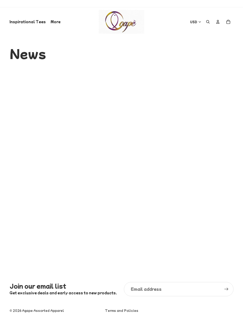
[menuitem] (55, 22)
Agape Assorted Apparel (43, 310)
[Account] (218, 22)
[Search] (208, 22)
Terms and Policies (121, 310)
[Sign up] (226, 289)
